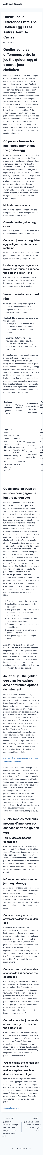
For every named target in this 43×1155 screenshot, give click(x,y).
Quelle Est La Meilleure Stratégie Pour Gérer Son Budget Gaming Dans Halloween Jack (10, 1127)
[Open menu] (38, 4)
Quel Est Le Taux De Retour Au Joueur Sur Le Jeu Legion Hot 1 (31, 1124)
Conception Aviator (11, 1108)
